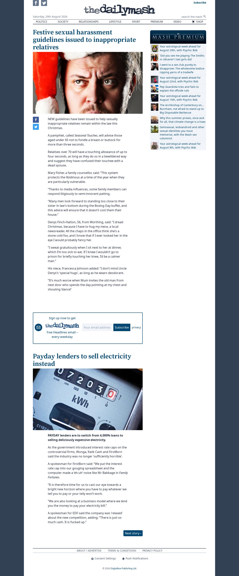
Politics (41, 21)
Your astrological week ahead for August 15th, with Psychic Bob (180, 97)
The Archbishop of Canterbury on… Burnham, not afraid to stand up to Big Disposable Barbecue (182, 108)
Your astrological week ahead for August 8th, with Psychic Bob (180, 145)
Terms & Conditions (122, 550)
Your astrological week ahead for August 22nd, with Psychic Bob (180, 79)
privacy (136, 327)
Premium (157, 21)
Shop (199, 21)
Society (63, 21)
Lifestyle (115, 21)
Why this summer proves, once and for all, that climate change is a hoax (182, 119)
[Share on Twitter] (36, 127)
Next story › (133, 533)
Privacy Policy (152, 550)
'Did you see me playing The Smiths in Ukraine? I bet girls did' (182, 57)
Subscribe (122, 327)
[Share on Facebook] (36, 120)
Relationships (89, 21)
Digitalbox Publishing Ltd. (124, 568)
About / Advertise (89, 550)
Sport (136, 21)
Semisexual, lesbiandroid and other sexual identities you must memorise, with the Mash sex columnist (182, 132)
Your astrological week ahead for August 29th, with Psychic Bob (180, 48)
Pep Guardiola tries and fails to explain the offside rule (179, 88)
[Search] (204, 16)
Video (177, 21)
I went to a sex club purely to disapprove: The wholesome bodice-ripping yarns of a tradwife (182, 68)
